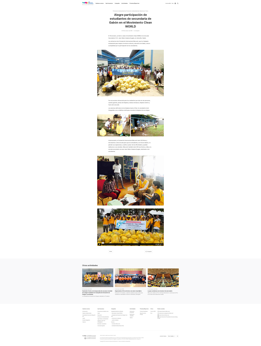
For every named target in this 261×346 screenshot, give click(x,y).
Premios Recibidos (144, 311)
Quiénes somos (100, 3)
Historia (84, 322)
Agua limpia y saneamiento (103, 318)
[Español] (175, 3)
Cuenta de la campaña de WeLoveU (166, 313)
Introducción (85, 311)
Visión (84, 318)
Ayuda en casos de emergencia (101, 321)
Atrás (110, 251)
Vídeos (131, 317)
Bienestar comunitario (102, 323)
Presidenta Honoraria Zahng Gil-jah (89, 316)
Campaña (117, 3)
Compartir (137, 30)
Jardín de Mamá (115, 320)
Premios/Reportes (134, 3)
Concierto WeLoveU (116, 323)
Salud (99, 313)
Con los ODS (168, 3)
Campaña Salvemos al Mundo (117, 311)
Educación (100, 315)
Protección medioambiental (103, 316)
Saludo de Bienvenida (87, 313)
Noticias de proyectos (132, 312)
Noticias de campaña (132, 315)
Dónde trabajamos (86, 320)
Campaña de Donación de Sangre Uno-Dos (119, 316)
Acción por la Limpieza (116, 318)
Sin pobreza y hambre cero (103, 311)
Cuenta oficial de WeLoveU (164, 311)
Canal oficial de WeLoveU (164, 315)
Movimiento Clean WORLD (117, 313)
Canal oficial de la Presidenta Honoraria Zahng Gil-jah (167, 317)
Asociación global (101, 325)
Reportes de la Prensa (143, 314)
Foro (173, 3)
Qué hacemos (109, 3)
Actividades (124, 3)
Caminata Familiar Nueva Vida (118, 325)
